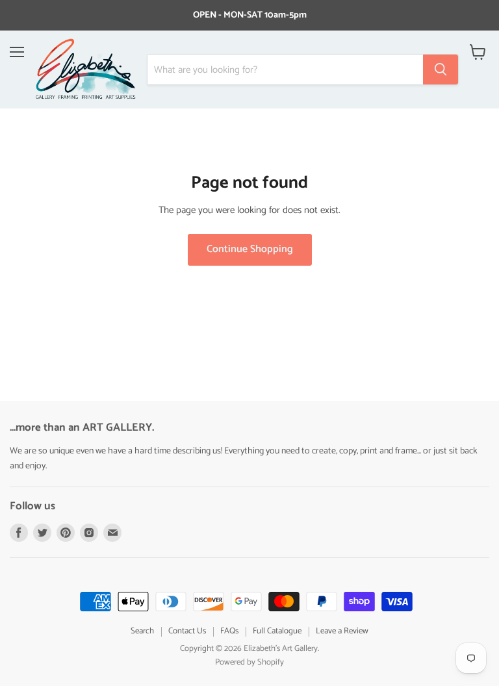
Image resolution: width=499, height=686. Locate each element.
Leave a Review (342, 631)
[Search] (440, 69)
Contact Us (187, 631)
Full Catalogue (277, 631)
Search (142, 631)
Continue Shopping (250, 249)
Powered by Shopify (249, 662)
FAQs (229, 631)
